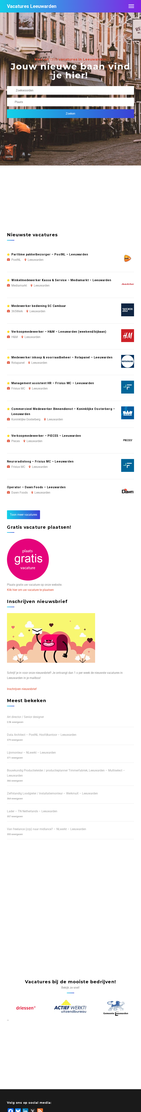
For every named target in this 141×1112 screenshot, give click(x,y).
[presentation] (7, 1020)
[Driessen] (25, 1008)
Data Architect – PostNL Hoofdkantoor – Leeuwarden (41, 734)
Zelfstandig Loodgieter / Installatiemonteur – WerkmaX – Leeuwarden (52, 793)
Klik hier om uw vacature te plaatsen (30, 590)
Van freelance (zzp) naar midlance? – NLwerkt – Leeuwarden (46, 829)
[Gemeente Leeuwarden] (116, 1008)
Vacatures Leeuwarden (31, 6)
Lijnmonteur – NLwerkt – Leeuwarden (31, 752)
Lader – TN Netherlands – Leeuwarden (32, 811)
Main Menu (131, 6)
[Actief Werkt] (71, 1008)
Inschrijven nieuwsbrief (22, 689)
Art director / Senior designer (25, 717)
